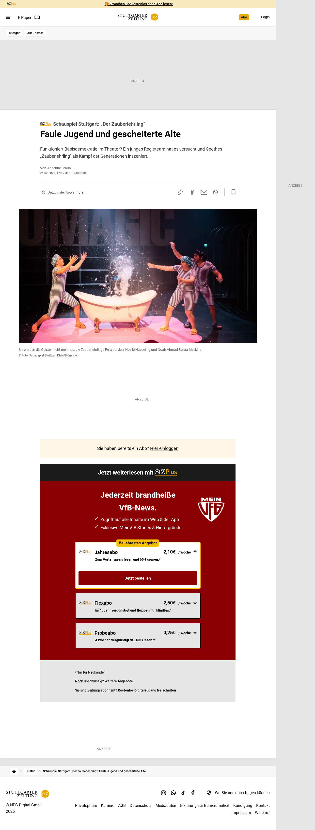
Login (265, 17)
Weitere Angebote (119, 681)
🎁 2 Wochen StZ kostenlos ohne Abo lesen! (139, 4)
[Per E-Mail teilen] (204, 192)
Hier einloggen (164, 448)
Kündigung (242, 805)
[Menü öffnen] (8, 17)
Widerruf (262, 812)
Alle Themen (35, 33)
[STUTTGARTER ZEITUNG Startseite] (138, 17)
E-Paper (24, 17)
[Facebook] (193, 793)
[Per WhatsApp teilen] (215, 192)
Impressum (241, 812)
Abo (244, 17)
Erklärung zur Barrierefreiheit (204, 805)
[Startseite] (14, 771)
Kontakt (263, 805)
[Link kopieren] (180, 192)
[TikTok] (183, 793)
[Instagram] (164, 793)
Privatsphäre (86, 805)
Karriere (107, 805)
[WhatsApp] (173, 793)
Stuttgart (14, 33)
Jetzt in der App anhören (66, 192)
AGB (122, 805)
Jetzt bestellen (138, 578)
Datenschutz (141, 805)
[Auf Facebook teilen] (192, 192)
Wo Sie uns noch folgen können (242, 792)
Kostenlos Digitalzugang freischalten (147, 690)
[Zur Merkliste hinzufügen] (232, 192)
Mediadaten (166, 805)
